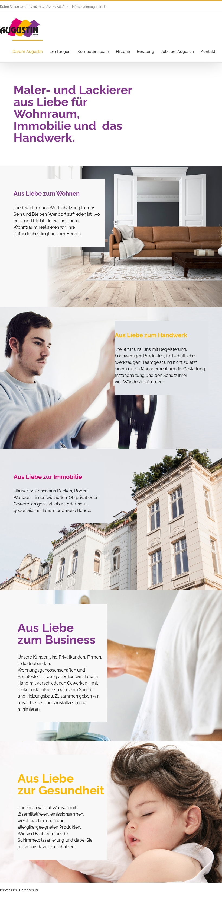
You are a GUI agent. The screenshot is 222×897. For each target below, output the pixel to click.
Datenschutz (28, 890)
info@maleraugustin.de (89, 7)
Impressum (8, 890)
